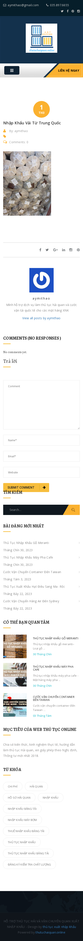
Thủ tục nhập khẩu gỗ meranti (26, 543)
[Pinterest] (73, 11)
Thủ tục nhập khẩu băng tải (28, 853)
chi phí (12, 786)
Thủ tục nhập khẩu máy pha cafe (28, 557)
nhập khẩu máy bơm (22, 820)
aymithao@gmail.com (23, 5)
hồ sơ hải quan (19, 797)
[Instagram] (78, 11)
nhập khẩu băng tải (22, 809)
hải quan (36, 786)
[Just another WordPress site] (41, 38)
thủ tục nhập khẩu (22, 842)
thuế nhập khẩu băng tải (26, 831)
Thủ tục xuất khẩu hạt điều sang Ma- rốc (34, 586)
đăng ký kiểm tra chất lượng (29, 864)
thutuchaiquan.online (50, 932)
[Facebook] (68, 11)
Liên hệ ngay (68, 70)
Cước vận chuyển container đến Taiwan (32, 572)
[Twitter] (62, 11)
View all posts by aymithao (41, 318)
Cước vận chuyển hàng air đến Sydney (31, 601)
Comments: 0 (18, 142)
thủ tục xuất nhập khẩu (59, 927)
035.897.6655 (59, 5)
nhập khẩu (51, 797)
